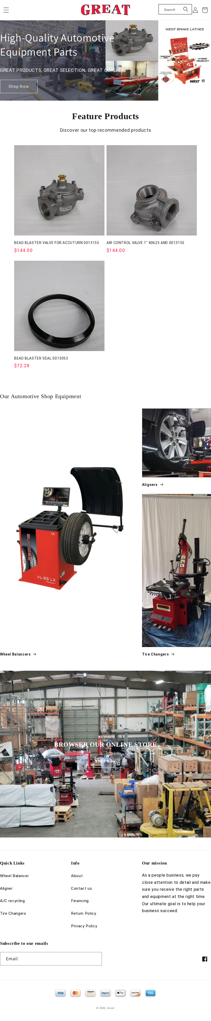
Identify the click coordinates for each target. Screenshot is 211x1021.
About (77, 876)
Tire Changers (155, 654)
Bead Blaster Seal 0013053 (41, 358)
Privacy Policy (84, 926)
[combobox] (175, 9)
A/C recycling (12, 900)
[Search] (186, 9)
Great (111, 1008)
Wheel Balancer (14, 876)
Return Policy (83, 913)
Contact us (81, 888)
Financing (80, 900)
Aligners (150, 485)
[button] (6, 10)
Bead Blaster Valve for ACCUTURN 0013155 (56, 243)
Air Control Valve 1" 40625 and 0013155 (145, 243)
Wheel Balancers (15, 654)
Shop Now (18, 86)
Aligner (6, 888)
